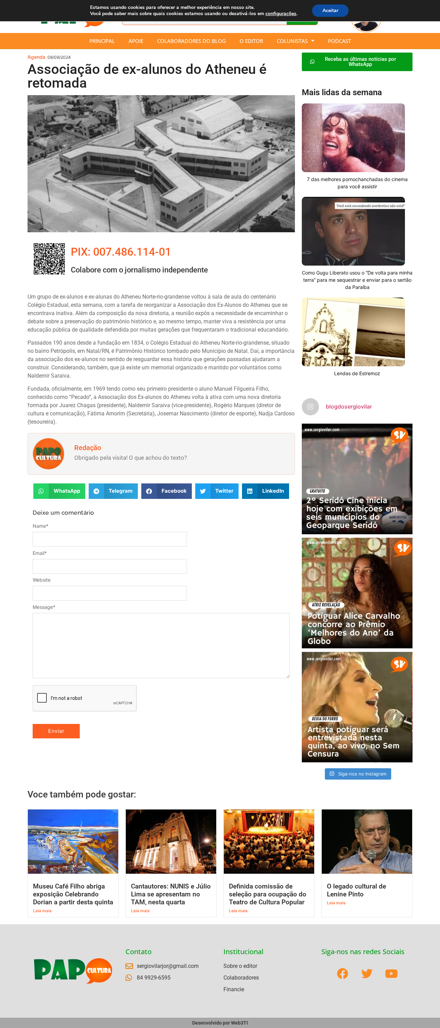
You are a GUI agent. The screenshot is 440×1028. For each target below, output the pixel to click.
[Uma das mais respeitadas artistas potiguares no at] (357, 707)
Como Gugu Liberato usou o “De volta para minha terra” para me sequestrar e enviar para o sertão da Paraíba (357, 280)
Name (40, 526)
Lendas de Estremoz (357, 373)
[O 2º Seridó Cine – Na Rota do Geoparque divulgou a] (357, 479)
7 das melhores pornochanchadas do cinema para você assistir (357, 182)
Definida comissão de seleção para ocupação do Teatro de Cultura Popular (267, 894)
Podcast (339, 40)
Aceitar (330, 10)
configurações (280, 14)
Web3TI (239, 1023)
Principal (102, 40)
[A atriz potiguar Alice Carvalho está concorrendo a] (357, 593)
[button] (59, 491)
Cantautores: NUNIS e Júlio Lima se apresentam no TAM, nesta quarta (171, 894)
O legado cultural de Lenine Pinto (356, 890)
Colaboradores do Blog (191, 40)
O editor (251, 40)
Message (44, 607)
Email (40, 553)
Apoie (136, 40)
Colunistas (292, 40)
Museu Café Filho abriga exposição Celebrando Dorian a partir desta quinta (73, 894)
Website (42, 580)
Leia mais (42, 910)
